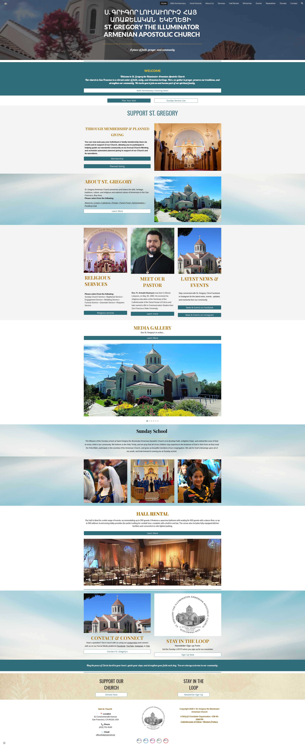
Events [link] (259, 3)
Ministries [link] (247, 3)
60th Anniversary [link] (178, 3)
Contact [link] (293, 3)
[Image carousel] (152, 383)
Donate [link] (283, 3)
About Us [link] (209, 3)
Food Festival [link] (195, 3)
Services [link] (221, 3)
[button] (302, 3)
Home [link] (163, 3)
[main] (152, 26)
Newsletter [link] (271, 3)
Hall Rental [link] (234, 3)
